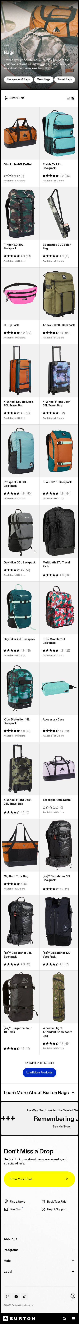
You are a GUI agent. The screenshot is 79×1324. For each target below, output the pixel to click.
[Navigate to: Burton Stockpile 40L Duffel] (20, 133)
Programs (11, 1249)
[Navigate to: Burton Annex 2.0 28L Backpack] (59, 294)
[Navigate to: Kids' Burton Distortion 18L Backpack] (20, 688)
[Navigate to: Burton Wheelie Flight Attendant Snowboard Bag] (59, 997)
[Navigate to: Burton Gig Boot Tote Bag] (20, 845)
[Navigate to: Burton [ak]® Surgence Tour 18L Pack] (20, 997)
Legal (8, 1271)
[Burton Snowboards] (19, 1318)
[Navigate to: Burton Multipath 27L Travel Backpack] (59, 531)
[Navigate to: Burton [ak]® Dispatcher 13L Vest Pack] (59, 921)
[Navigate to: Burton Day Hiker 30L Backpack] (20, 531)
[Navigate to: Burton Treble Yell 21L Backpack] (59, 133)
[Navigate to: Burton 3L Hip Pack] (20, 294)
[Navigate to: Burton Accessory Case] (59, 688)
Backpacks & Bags (18, 79)
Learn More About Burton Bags (36, 1092)
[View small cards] (73, 98)
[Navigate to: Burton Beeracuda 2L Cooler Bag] (59, 213)
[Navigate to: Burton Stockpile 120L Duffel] (59, 768)
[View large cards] (68, 98)
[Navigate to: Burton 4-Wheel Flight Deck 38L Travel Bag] (20, 768)
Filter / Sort (17, 98)
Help (7, 1260)
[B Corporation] (73, 1296)
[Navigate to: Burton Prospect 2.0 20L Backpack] (20, 451)
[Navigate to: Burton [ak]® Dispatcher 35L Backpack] (59, 845)
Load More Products (39, 1072)
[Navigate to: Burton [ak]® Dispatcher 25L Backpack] (20, 921)
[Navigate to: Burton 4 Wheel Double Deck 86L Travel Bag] (20, 370)
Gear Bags (43, 79)
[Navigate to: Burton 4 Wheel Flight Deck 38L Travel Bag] (59, 370)
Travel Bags (64, 79)
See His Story (50, 1126)
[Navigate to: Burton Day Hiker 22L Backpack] (20, 608)
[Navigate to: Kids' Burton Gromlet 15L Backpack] (59, 608)
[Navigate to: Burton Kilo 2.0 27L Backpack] (59, 451)
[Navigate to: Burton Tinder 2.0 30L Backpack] (20, 213)
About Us (10, 1239)
